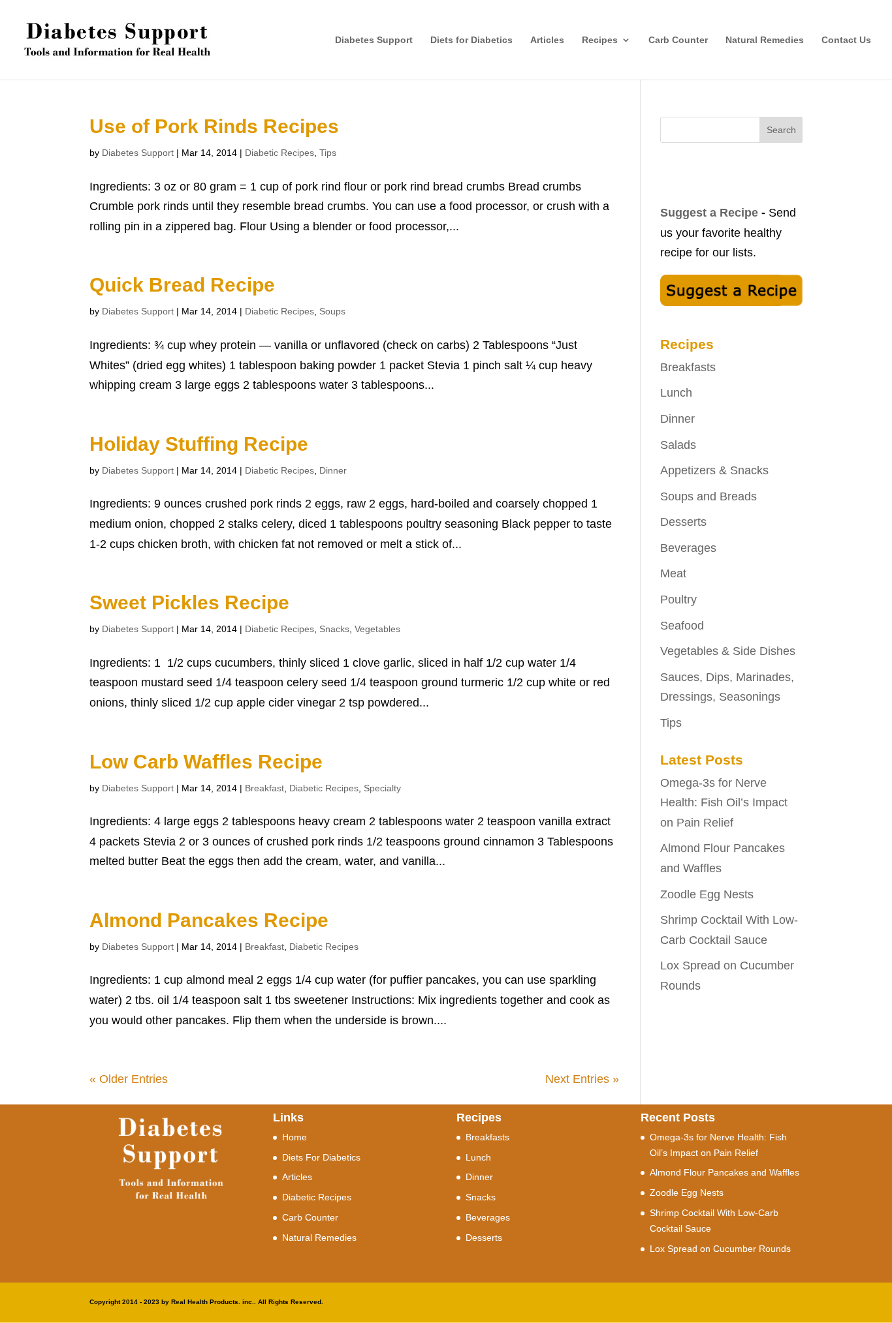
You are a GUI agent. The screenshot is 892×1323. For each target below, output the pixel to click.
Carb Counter (678, 40)
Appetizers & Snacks (714, 470)
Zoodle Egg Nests (707, 894)
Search (781, 130)
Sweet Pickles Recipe (189, 602)
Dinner (333, 470)
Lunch (676, 392)
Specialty (382, 788)
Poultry (678, 599)
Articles (547, 40)
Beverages (688, 548)
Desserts (683, 521)
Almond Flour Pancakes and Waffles (724, 1172)
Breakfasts (688, 367)
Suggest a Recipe (709, 212)
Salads (678, 444)
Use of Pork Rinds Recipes (214, 126)
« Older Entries (128, 1079)
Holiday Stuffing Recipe (198, 444)
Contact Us (846, 40)
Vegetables (377, 629)
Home (294, 1137)
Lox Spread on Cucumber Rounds (720, 1248)
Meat (673, 573)
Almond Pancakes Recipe (208, 920)
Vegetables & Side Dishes (727, 651)
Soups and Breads (708, 496)
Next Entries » (582, 1079)
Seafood (682, 625)
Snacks (334, 629)
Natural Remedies (764, 40)
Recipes (600, 40)
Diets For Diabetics (321, 1157)
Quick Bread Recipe (182, 285)
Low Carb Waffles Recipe (206, 761)
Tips (327, 152)
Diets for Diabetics (471, 40)
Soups (332, 311)
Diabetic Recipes (279, 152)
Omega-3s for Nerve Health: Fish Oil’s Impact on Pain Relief (724, 802)
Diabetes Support (374, 40)
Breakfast (264, 788)
